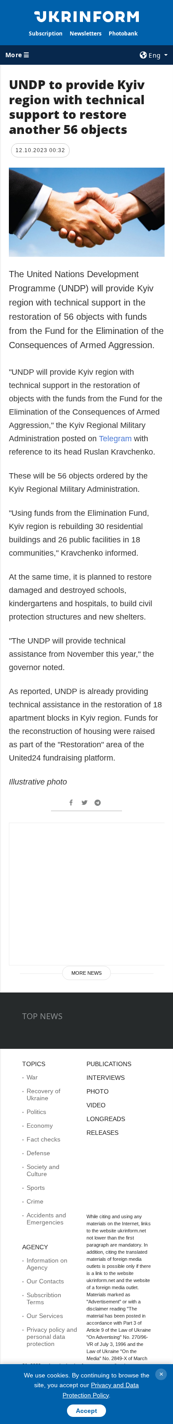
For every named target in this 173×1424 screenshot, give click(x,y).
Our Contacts (45, 1281)
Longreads (105, 1118)
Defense (38, 1153)
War (32, 1077)
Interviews (105, 1077)
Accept (86, 1410)
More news (86, 973)
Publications (108, 1063)
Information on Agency (47, 1264)
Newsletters (86, 33)
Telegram (115, 438)
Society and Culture (43, 1170)
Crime (35, 1201)
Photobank (123, 33)
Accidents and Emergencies (46, 1219)
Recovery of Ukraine (43, 1094)
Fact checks (43, 1139)
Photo (97, 1091)
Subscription (46, 33)
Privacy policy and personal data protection (52, 1336)
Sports (36, 1187)
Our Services (45, 1315)
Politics (36, 1111)
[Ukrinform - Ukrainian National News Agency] (86, 16)
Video (96, 1105)
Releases (102, 1132)
